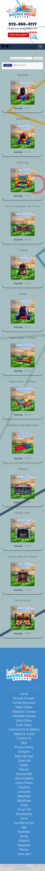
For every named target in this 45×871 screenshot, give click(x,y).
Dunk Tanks (24, 725)
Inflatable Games (24, 716)
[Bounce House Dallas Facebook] (3, 47)
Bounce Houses (24, 698)
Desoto (24, 769)
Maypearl (24, 845)
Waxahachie (24, 814)
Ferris (24, 818)
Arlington (24, 751)
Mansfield (24, 796)
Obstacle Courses (24, 711)
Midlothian (24, 800)
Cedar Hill (24, 760)
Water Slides (24, 707)
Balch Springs (24, 756)
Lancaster (24, 791)
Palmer (24, 849)
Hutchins (24, 787)
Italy (24, 827)
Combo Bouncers (24, 702)
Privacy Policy (24, 747)
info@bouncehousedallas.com (22, 28)
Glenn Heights (24, 778)
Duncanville (24, 774)
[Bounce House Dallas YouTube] (7, 47)
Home (24, 694)
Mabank (24, 840)
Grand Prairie (24, 783)
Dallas (24, 765)
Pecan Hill (24, 809)
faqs (24, 742)
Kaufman (24, 832)
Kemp (24, 836)
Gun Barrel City (24, 823)
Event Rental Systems (22, 869)
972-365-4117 (22, 24)
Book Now (18, 108)
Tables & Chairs (24, 734)
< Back (7, 65)
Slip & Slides (24, 720)
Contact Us (24, 738)
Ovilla (24, 805)
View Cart (24, 854)
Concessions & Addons (24, 729)
